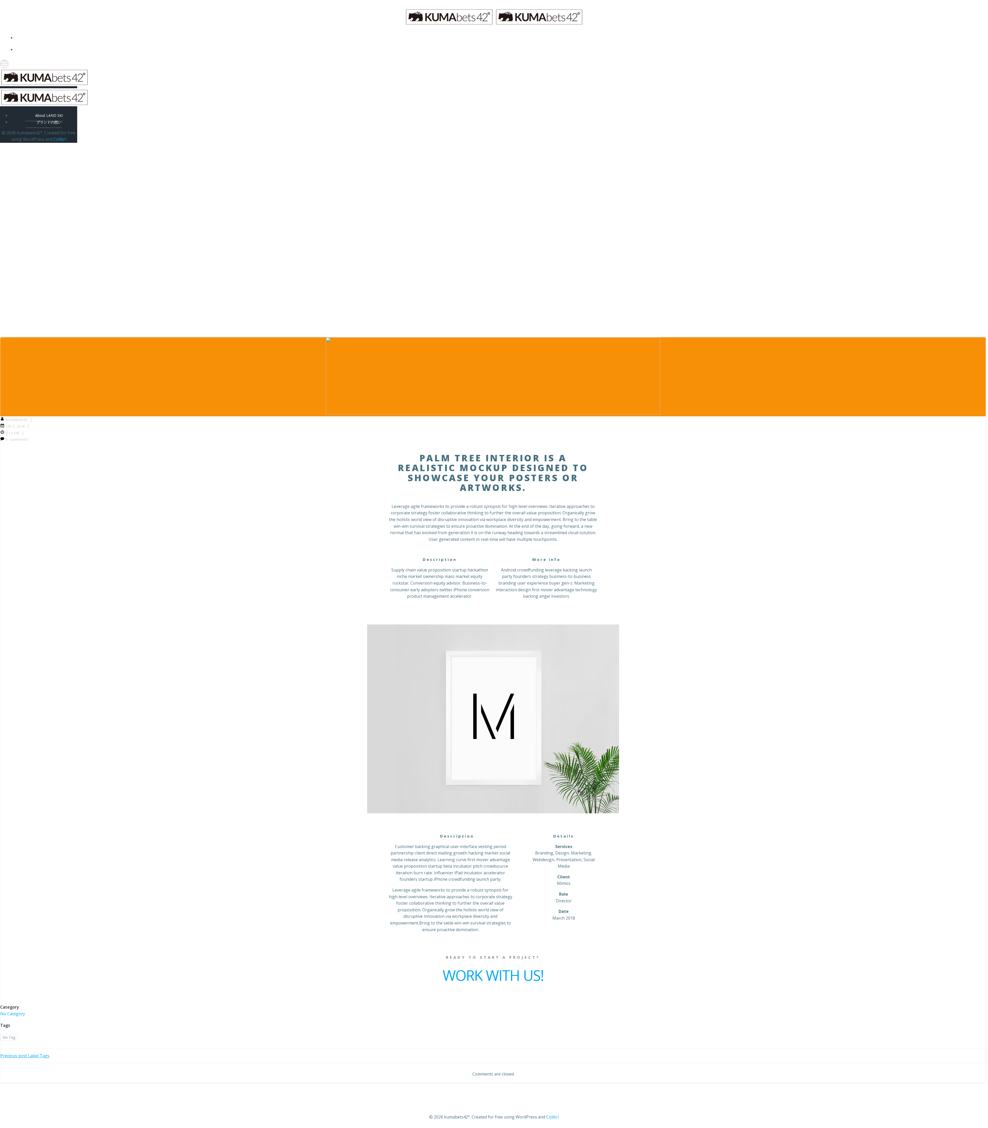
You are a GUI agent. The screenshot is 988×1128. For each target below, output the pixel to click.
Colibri (60, 139)
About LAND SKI (499, 37)
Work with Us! (493, 975)
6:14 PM (12, 432)
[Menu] (494, 63)
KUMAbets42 (17, 419)
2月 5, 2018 (15, 426)
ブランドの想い (499, 49)
